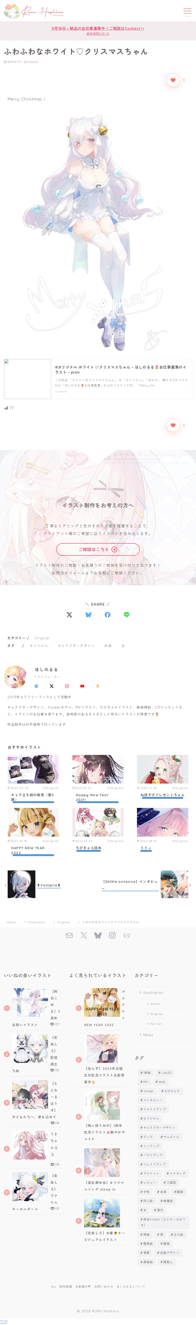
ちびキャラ (172, 1091)
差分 (160, 1210)
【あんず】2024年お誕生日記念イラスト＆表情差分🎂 (104, 1075)
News (148, 1035)
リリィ (146, 848)
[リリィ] (162, 822)
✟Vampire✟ (49, 885)
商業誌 (168, 1201)
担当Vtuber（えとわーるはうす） (163, 1222)
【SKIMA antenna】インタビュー (129, 885)
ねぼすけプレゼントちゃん (163, 795)
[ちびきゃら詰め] (98, 822)
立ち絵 (178, 1234)
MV (145, 1082)
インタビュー (153, 1100)
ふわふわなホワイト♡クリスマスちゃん (110, 922)
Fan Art (156, 1024)
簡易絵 (148, 1244)
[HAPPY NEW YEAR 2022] (33, 822)
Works (155, 1004)
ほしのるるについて (130, 1286)
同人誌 (148, 1201)
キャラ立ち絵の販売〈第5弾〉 (32, 797)
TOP (4, 1321)
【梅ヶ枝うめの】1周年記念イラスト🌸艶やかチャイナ (104, 1132)
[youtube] (82, 685)
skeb (161, 1082)
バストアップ (153, 1155)
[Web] (36, 685)
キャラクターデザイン (76, 646)
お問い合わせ (103, 1286)
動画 (180, 1192)
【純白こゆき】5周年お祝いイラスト (36, 1008)
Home (11, 922)
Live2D (166, 1073)
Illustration (37, 922)
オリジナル (39, 646)
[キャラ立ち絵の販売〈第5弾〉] (33, 769)
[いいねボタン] (173, 80)
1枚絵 (147, 1073)
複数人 (168, 1262)
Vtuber (148, 1091)
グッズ (148, 1137)
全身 (108, 646)
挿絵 (146, 1234)
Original (32, 62)
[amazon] (97, 685)
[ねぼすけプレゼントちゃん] (162, 769)
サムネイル (171, 1137)
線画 (166, 1244)
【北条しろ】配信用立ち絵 (35, 1054)
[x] (51, 685)
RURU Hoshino (105, 1311)
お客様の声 (83, 1286)
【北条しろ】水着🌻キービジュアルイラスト (104, 1236)
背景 (146, 1253)
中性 (146, 1192)
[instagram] (67, 685)
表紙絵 (148, 1262)
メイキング (178, 1173)
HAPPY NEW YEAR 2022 (28, 850)
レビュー (149, 1182)
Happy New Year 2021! (92, 797)
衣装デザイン (169, 1253)
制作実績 (65, 1286)
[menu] (187, 11)
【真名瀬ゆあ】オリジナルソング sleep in (104, 1186)
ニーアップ (151, 1146)
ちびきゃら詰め (89, 848)
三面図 (171, 1182)
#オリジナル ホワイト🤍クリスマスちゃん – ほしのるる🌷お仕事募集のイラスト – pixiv (121, 370)
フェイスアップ (154, 1164)
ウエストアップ (154, 1109)
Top (53, 1286)
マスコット (151, 1173)
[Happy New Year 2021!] (98, 769)
